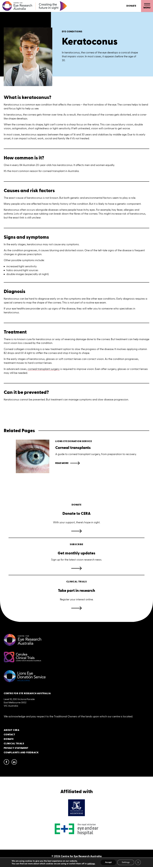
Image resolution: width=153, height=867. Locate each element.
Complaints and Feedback (21, 752)
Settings (126, 862)
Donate (131, 5)
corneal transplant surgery (44, 369)
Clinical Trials (14, 743)
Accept (108, 862)
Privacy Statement (16, 748)
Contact (9, 734)
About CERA (11, 730)
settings (91, 863)
